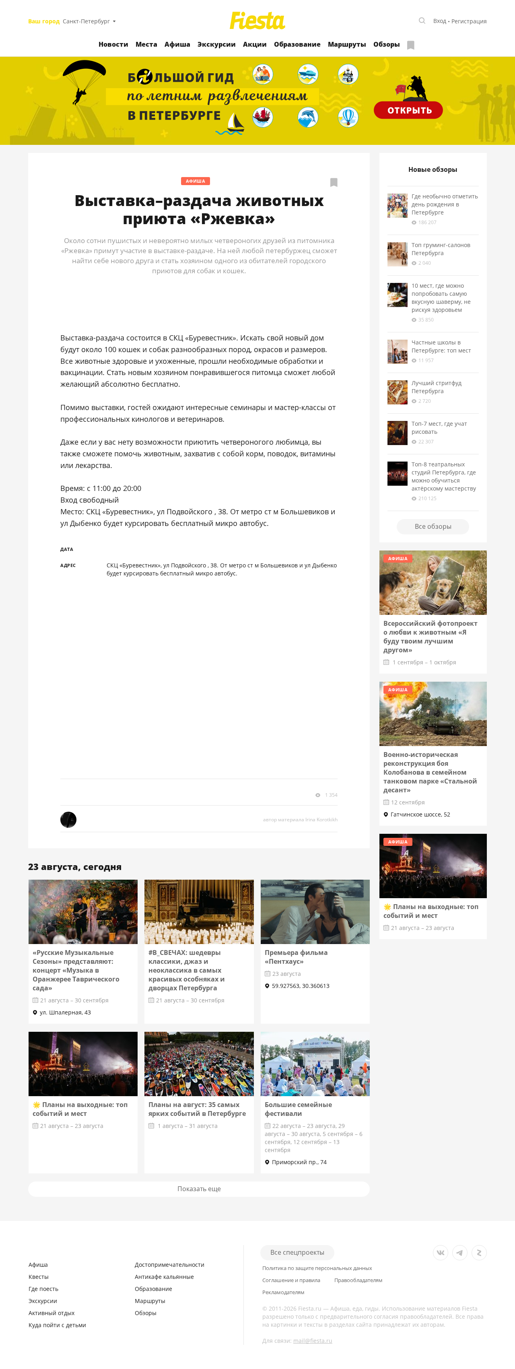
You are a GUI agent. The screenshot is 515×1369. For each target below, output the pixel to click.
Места (146, 44)
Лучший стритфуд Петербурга (436, 387)
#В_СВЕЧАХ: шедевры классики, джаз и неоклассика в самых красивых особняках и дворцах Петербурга (186, 970)
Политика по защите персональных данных (317, 1268)
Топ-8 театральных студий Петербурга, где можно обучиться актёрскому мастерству (444, 476)
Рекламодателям (283, 1292)
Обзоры (386, 44)
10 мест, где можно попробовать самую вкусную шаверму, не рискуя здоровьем (441, 297)
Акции (255, 44)
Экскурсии (217, 44)
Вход (439, 21)
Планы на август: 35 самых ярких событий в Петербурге (197, 1109)
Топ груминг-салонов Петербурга (441, 249)
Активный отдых (51, 1313)
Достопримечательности (169, 1264)
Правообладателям (358, 1280)
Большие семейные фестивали (298, 1109)
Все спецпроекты (297, 1252)
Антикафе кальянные (164, 1276)
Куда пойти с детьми (57, 1325)
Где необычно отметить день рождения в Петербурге (445, 204)
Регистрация (469, 21)
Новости (113, 44)
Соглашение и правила (291, 1280)
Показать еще (199, 1188)
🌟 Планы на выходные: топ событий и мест (80, 1109)
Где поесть (43, 1289)
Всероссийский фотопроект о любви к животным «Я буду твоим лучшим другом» (430, 636)
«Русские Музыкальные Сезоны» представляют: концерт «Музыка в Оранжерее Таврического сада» (76, 970)
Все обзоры (433, 526)
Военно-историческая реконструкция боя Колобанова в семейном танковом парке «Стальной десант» (430, 772)
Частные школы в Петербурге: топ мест (441, 346)
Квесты (39, 1276)
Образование (297, 44)
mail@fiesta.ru (312, 1340)
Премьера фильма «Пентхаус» (296, 957)
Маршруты (347, 44)
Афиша (177, 44)
